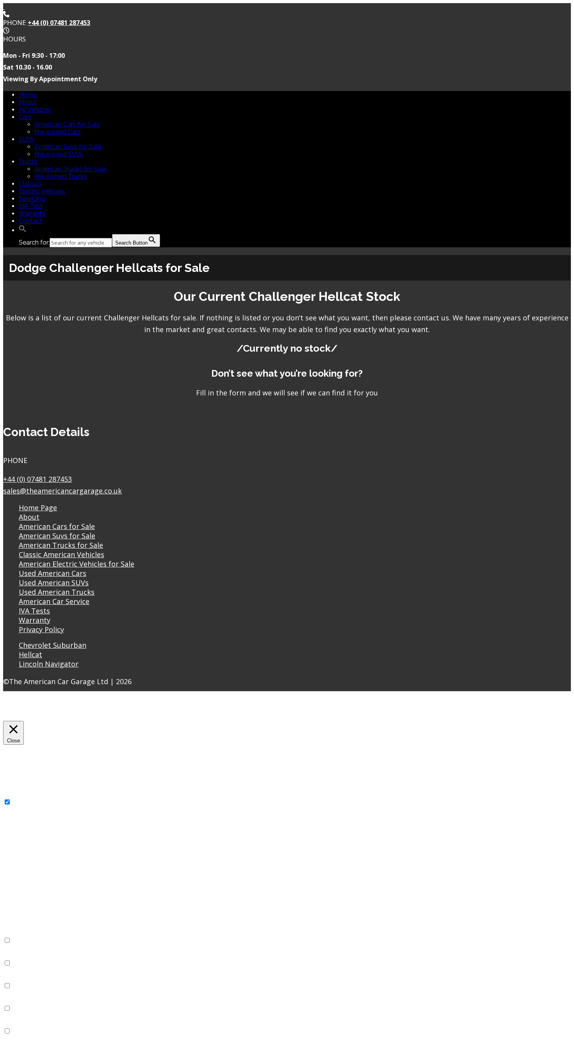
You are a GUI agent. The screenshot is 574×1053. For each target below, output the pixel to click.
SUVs (26, 139)
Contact (30, 221)
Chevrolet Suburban (52, 645)
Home (28, 94)
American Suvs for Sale (67, 146)
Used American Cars (52, 573)
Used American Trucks (56, 592)
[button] (23, 230)
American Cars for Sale (67, 124)
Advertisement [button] (24, 1001)
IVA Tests (34, 610)
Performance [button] (22, 955)
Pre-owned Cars (57, 132)
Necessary (27, 802)
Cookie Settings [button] (25, 709)
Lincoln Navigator (48, 664)
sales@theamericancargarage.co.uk (62, 490)
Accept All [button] (65, 709)
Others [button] (13, 1023)
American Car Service (54, 601)
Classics (30, 184)
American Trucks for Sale (70, 169)
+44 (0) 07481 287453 (59, 22)
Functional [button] (18, 933)
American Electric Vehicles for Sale (76, 564)
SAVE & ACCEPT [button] (27, 1046)
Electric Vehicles (42, 191)
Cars (25, 117)
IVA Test (31, 206)
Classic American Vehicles (61, 554)
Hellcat (30, 654)
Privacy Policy (41, 629)
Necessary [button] (18, 794)
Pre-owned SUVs (58, 154)
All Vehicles (35, 109)
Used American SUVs (54, 582)
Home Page (38, 507)
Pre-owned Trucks (60, 176)
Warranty (32, 213)
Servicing (32, 198)
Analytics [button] (16, 978)
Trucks (28, 161)
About (28, 102)
